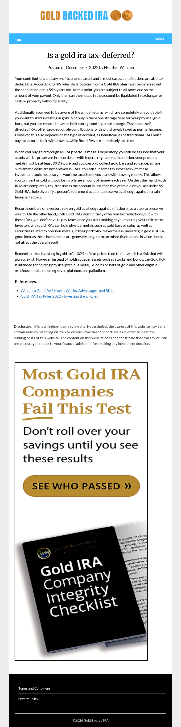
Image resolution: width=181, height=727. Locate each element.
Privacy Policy (28, 699)
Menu (159, 38)
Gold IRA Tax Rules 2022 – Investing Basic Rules (59, 296)
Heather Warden (119, 67)
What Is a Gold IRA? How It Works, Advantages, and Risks (67, 290)
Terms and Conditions (34, 688)
